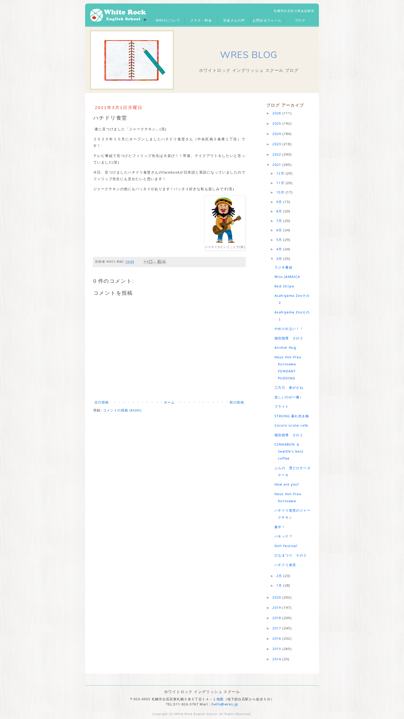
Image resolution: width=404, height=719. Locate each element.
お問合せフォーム (266, 20)
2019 (277, 607)
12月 (281, 173)
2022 (277, 154)
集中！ (279, 527)
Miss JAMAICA (287, 276)
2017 (277, 628)
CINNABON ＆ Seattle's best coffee (288, 451)
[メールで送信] (146, 261)
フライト (281, 406)
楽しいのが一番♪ (288, 397)
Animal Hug (285, 347)
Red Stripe (284, 286)
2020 (277, 597)
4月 (279, 249)
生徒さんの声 (234, 20)
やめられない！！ (288, 328)
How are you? (286, 484)
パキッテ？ (283, 536)
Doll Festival (285, 546)
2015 (277, 648)
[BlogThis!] (150, 261)
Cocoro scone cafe (291, 425)
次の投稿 (101, 402)
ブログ (300, 20)
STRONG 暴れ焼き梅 (291, 416)
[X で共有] (155, 261)
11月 (281, 183)
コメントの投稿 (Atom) (122, 410)
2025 (277, 123)
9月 (279, 202)
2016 (277, 638)
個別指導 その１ (288, 435)
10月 (281, 192)
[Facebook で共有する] (159, 261)
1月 (279, 585)
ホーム (169, 402)
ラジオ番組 (283, 267)
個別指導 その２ (288, 338)
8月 (279, 211)
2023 (277, 144)
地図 (220, 699)
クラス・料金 (201, 20)
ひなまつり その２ (290, 555)
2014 (277, 659)
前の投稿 (237, 402)
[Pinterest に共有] (164, 261)
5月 (279, 239)
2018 (277, 618)
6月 (279, 230)
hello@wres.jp (225, 704)
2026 (277, 113)
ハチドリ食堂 (285, 565)
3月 (279, 258)
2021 (277, 164)
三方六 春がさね (288, 387)
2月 (279, 576)
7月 (279, 220)
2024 (277, 133)
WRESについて (168, 20)
